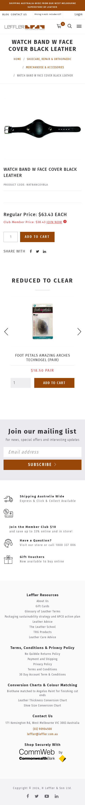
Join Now (54, 222)
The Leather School (43, 627)
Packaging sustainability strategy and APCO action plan (42, 616)
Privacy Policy (42, 664)
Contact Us (19, 14)
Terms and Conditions (42, 669)
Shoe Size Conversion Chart (42, 705)
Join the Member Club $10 (32, 527)
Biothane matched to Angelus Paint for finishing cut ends (42, 693)
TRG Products (43, 632)
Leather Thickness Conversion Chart (42, 700)
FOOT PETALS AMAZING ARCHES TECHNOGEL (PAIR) (42, 358)
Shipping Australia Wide (42, 496)
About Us (43, 601)
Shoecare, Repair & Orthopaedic (49, 59)
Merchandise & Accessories (45, 67)
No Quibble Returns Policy (42, 654)
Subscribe (41, 465)
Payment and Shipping (43, 659)
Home (17, 59)
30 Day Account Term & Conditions (42, 674)
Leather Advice (43, 621)
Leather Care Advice (42, 637)
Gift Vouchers (32, 557)
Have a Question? (36, 540)
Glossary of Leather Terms (42, 611)
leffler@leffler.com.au (42, 734)
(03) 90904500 (42, 729)
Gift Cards (42, 606)
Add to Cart (54, 383)
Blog (5, 14)
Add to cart (37, 237)
